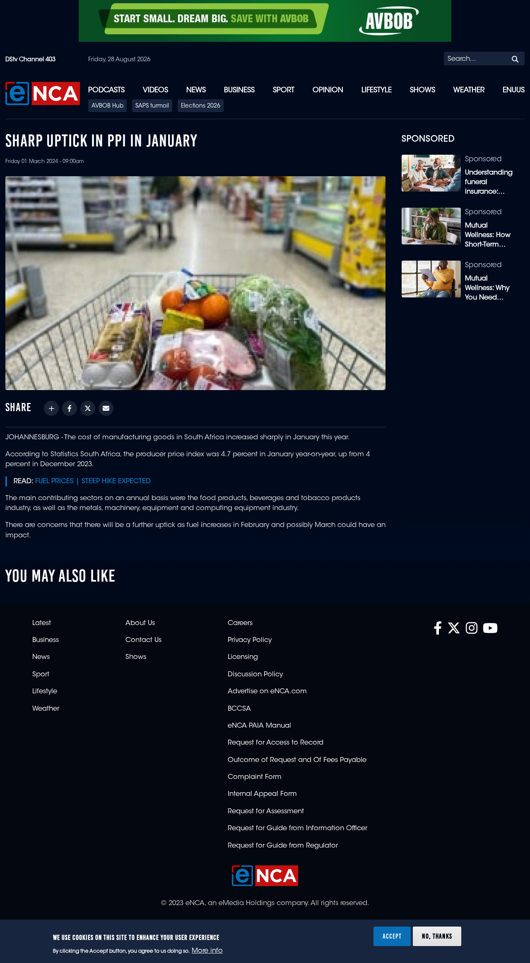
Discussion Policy (255, 674)
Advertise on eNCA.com (267, 691)
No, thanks (437, 936)
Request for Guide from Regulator (283, 846)
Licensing (243, 657)
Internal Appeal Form (262, 794)
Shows (422, 90)
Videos (155, 90)
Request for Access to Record (275, 743)
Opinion (328, 90)
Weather (468, 90)
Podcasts (106, 90)
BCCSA (239, 709)
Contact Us (143, 640)
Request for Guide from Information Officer (297, 828)
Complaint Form (255, 777)
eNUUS (514, 90)
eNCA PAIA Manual (259, 726)
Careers (240, 623)
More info (207, 951)
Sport (283, 90)
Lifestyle (376, 90)
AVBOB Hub (107, 106)
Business (239, 90)
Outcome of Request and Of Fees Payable (297, 760)
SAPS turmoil (152, 106)
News (196, 90)
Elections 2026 (200, 106)
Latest (41, 623)
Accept (392, 936)
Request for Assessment (266, 811)
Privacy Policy (250, 640)
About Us (140, 623)
